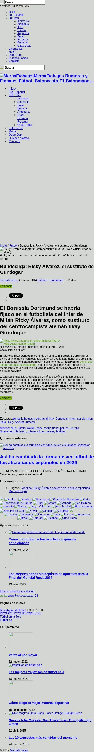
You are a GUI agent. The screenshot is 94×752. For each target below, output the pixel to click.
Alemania (23, 24)
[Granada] (64, 503)
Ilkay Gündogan (58, 418)
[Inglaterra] (25, 514)
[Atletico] (24, 499)
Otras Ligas (24, 45)
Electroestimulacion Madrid (17, 591)
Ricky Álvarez (15, 422)
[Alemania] (41, 514)
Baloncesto (15, 48)
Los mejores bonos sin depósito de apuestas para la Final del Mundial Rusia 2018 (48, 575)
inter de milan (84, 418)
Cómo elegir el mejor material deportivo (39, 703)
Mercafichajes (19, 750)
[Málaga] (20, 506)
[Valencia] (46, 510)
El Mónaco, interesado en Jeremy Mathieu (33, 431)
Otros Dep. (15, 54)
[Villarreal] (61, 510)
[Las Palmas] (81, 503)
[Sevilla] (32, 510)
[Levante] (7, 506)
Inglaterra (23, 21)
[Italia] (55, 514)
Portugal (22, 42)
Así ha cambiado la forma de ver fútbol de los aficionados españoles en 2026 (47, 459)
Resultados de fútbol (13, 610)
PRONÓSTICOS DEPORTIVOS (20, 613)
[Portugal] (36, 517)
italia (3, 422)
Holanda (22, 39)
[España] (10, 514)
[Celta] (85, 499)
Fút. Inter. (14, 18)
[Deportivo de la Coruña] (16, 503)
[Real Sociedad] (82, 506)
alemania (17, 418)
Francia (21, 30)
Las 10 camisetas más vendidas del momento (43, 737)
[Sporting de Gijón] (12, 510)
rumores (30, 422)
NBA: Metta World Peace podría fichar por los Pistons (39, 428)
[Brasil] (22, 517)
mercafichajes (9, 280)
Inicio (12, 11)
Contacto (14, 61)
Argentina (23, 33)
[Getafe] (50, 503)
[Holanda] (51, 517)
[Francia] (67, 514)
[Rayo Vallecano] (39, 506)
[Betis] (64, 499)
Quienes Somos (18, 58)
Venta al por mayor (23, 655)
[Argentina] (82, 514)
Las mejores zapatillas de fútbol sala (36, 672)
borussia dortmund (36, 418)
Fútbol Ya (6, 620)
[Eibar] (38, 503)
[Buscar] (1, 3)
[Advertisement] (47, 194)
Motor (12, 51)
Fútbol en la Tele (10, 616)
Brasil (20, 36)
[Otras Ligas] (68, 517)
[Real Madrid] (61, 506)
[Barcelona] (40, 499)
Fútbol (13, 245)
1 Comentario (54, 280)
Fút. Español (16, 14)
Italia (20, 27)
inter (72, 418)
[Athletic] (10, 499)
